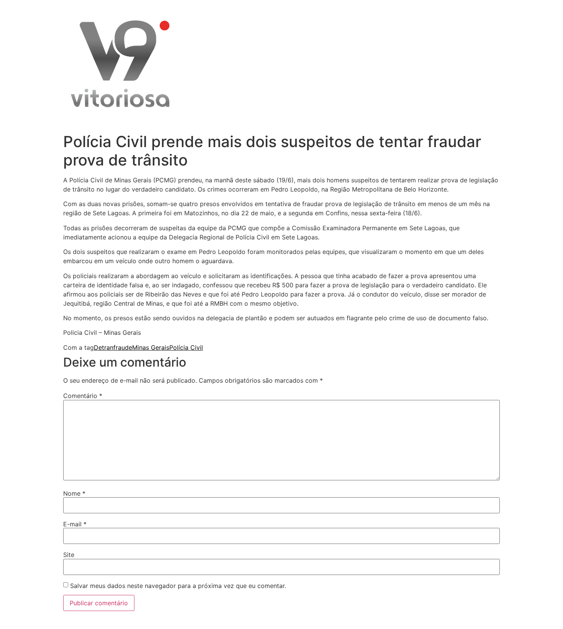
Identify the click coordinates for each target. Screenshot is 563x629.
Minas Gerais (150, 347)
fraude (122, 347)
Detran (103, 347)
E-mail (75, 524)
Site (68, 555)
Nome (74, 493)
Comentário (82, 396)
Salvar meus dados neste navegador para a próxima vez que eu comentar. (178, 586)
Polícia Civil (186, 347)
